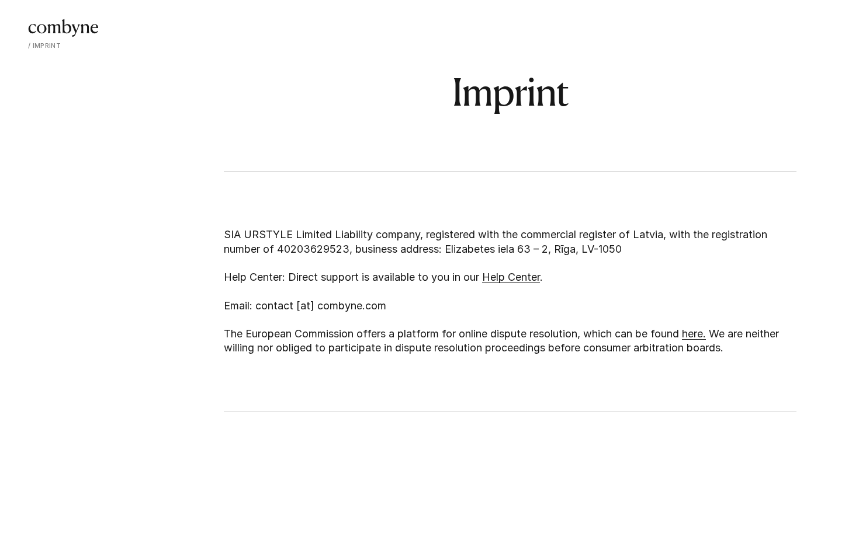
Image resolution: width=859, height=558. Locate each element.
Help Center (511, 277)
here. (694, 333)
